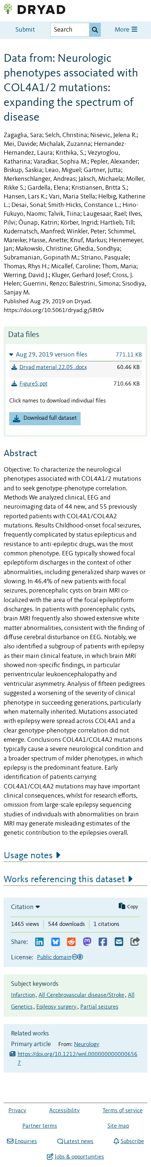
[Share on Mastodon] (87, 942)
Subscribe (132, 1142)
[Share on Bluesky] (55, 942)
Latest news (78, 1142)
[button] (75, 354)
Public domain (54, 957)
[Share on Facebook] (103, 942)
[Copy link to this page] (135, 942)
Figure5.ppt (33, 384)
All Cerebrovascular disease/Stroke (81, 995)
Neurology (86, 1045)
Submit (25, 30)
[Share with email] (119, 942)
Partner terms (39, 1126)
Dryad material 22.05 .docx (53, 367)
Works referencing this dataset (64, 879)
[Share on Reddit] (71, 942)
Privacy (17, 1111)
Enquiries (26, 1142)
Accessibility (64, 1111)
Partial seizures (99, 1007)
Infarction (23, 995)
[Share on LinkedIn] (39, 942)
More (123, 30)
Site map (118, 1126)
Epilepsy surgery (56, 1007)
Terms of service (123, 1111)
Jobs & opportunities (79, 1157)
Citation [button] (22, 907)
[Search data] (95, 30)
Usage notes (28, 855)
